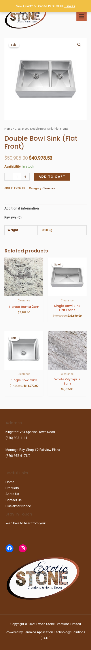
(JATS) (46, 638)
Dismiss (69, 6)
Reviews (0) (13, 217)
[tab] (45, 208)
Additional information (21, 208)
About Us (12, 494)
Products (12, 488)
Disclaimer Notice (18, 506)
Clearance (21, 128)
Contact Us (14, 500)
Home (8, 128)
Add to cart (52, 176)
